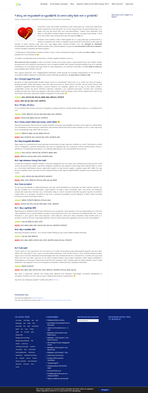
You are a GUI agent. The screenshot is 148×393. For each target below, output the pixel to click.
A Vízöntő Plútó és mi (54, 371)
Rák (32, 340)
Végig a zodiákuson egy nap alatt (57, 378)
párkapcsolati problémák (22, 340)
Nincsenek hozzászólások (62, 19)
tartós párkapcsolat (21, 352)
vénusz (28, 358)
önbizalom (18, 364)
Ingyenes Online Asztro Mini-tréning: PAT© (93, 4)
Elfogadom (104, 390)
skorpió (18, 343)
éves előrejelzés (32, 361)
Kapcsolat (129, 4)
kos (22, 329)
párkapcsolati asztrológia (23, 338)
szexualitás (19, 349)
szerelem (32, 346)
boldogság (18, 323)
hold (33, 323)
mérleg (32, 329)
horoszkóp (18, 326)
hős (24, 326)
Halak (29, 323)
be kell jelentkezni (37, 298)
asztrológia (26, 320)
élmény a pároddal (21, 361)
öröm (32, 364)
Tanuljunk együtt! (52, 363)
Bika (37, 320)
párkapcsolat (19, 335)
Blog (72, 4)
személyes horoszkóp (22, 346)
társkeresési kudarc (46, 19)
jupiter (17, 329)
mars (26, 329)
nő (21, 332)
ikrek (28, 326)
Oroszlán (26, 332)
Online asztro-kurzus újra (55, 355)
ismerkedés (35, 326)
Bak (33, 320)
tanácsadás (32, 349)
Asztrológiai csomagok (59, 4)
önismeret (26, 364)
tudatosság (31, 352)
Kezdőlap (43, 4)
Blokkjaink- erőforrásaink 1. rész (57, 352)
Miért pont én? (117, 4)
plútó (32, 332)
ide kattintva (76, 391)
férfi (24, 323)
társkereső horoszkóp (30, 355)
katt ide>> (56, 280)
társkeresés (19, 355)
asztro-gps (19, 320)
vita (17, 358)
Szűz (25, 349)
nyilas (17, 332)
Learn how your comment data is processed (56, 300)
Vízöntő (34, 358)
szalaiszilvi (23, 19)
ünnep (17, 367)
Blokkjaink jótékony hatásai (56, 320)
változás (22, 358)
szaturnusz (25, 343)
